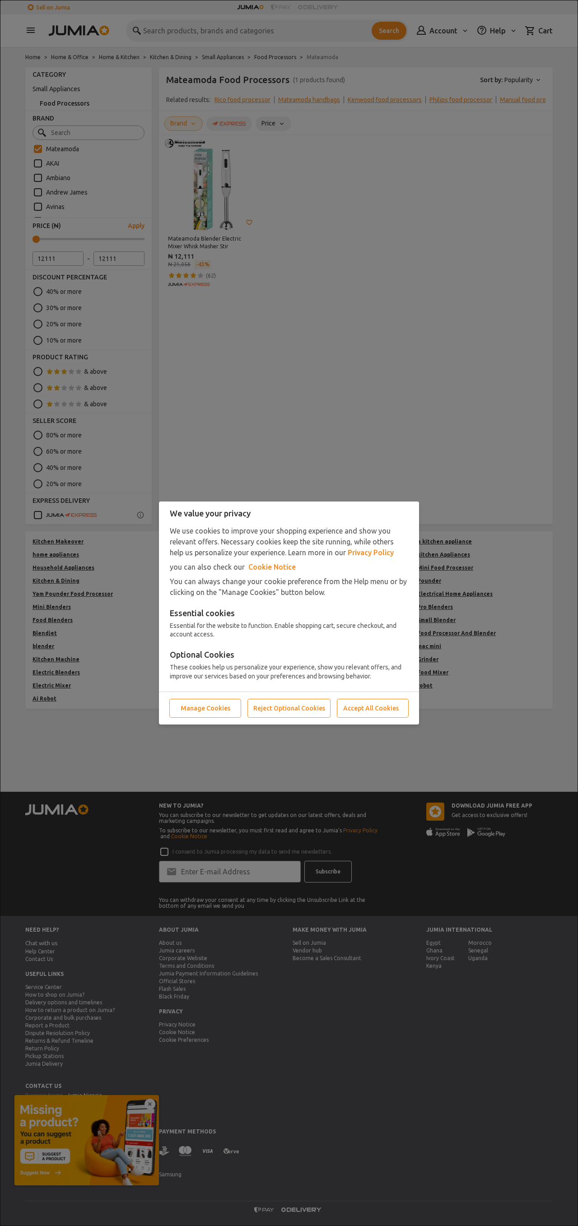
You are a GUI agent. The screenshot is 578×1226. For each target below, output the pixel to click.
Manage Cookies (205, 708)
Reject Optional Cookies (289, 708)
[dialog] (289, 613)
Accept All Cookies (371, 708)
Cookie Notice (272, 567)
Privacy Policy (371, 552)
